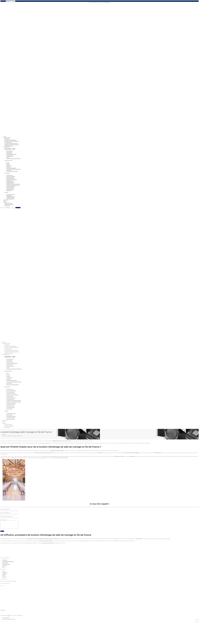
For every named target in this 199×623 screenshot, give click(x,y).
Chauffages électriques (11, 196)
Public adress (9, 170)
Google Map (2, 610)
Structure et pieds (10, 188)
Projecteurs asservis (10, 177)
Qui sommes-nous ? (7, 137)
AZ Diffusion (9, 615)
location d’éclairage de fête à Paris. (61, 457)
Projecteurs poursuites (11, 186)
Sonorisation (4, 572)
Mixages (8, 164)
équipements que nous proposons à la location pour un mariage (55, 456)
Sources (8, 163)
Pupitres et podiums (10, 197)
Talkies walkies (9, 195)
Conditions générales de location (8, 619)
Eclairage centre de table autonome (14, 400)
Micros (8, 162)
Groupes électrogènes (11, 194)
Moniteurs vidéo (9, 153)
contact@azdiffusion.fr (106, 2)
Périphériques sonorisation (12, 380)
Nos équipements (7, 146)
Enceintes (8, 166)
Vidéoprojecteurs (10, 359)
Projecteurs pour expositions (12, 179)
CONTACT (5, 202)
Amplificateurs (9, 165)
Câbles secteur (9, 190)
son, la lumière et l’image (44, 443)
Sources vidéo (9, 152)
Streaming (4, 576)
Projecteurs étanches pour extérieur (13, 185)
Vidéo (3, 571)
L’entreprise (7, 138)
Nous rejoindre (5, 562)
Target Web (20, 615)
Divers (3, 575)
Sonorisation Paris (8, 142)
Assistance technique (9, 353)
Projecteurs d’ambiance (11, 176)
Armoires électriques (10, 189)
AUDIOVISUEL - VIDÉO (10, 149)
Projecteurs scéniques (11, 178)
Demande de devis (8, 203)
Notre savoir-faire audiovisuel (10, 139)
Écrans (8, 157)
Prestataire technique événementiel (12, 144)
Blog (3, 421)
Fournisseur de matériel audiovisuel (12, 141)
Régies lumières (9, 180)
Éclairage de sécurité (10, 187)
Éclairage (4, 574)
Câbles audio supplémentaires (12, 171)
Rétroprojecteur (9, 155)
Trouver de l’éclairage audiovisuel (11, 143)
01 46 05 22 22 (43, 457)
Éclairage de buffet (10, 182)
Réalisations (4, 420)
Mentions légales (5, 617)
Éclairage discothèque (11, 181)
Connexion (4, 565)
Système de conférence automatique (13, 169)
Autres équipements (10, 198)
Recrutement (7, 205)
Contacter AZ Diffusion (9, 204)
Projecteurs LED (10, 175)
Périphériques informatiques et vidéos (13, 158)
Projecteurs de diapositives (11, 154)
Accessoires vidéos (10, 156)
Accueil (3, 341)
